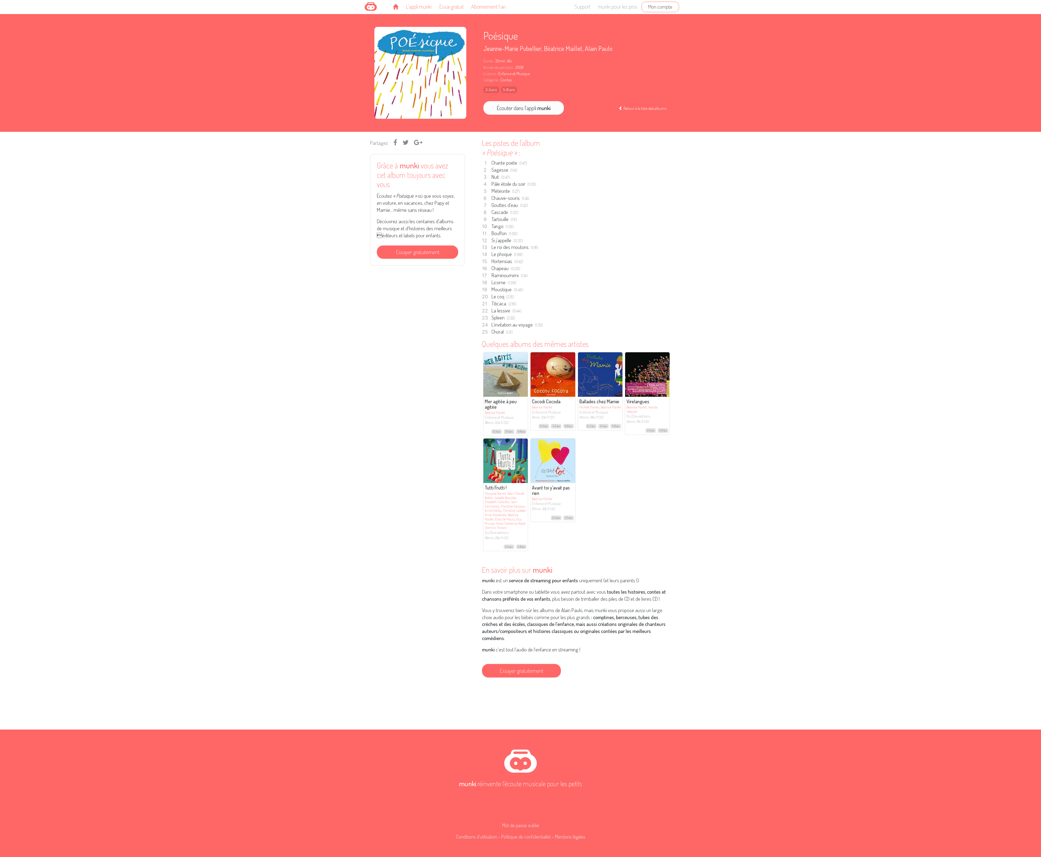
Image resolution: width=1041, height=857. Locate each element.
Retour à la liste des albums (645, 108)
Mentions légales (570, 837)
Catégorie (490, 80)
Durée (488, 61)
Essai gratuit (451, 6)
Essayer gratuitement (417, 251)
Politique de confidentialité (526, 837)
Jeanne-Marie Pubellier (512, 48)
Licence (489, 74)
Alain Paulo (598, 48)
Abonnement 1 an (488, 6)
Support (582, 6)
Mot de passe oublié (520, 825)
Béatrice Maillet (563, 48)
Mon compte (660, 6)
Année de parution (498, 67)
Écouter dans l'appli (524, 107)
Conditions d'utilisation (476, 837)
